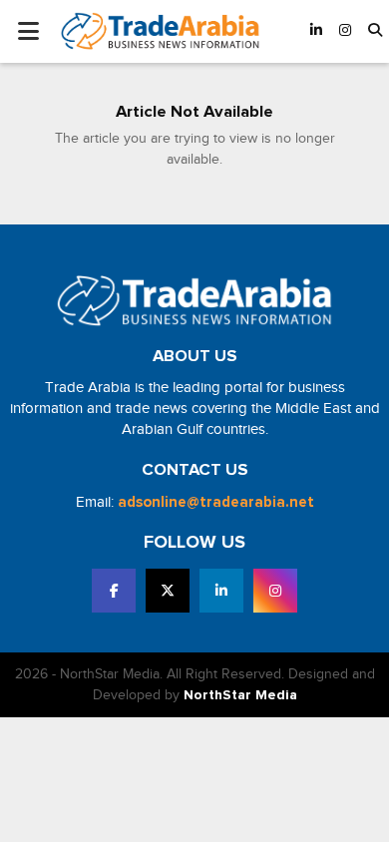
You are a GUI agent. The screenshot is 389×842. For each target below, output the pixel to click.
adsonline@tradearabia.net (216, 502)
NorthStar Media (240, 695)
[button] (375, 31)
